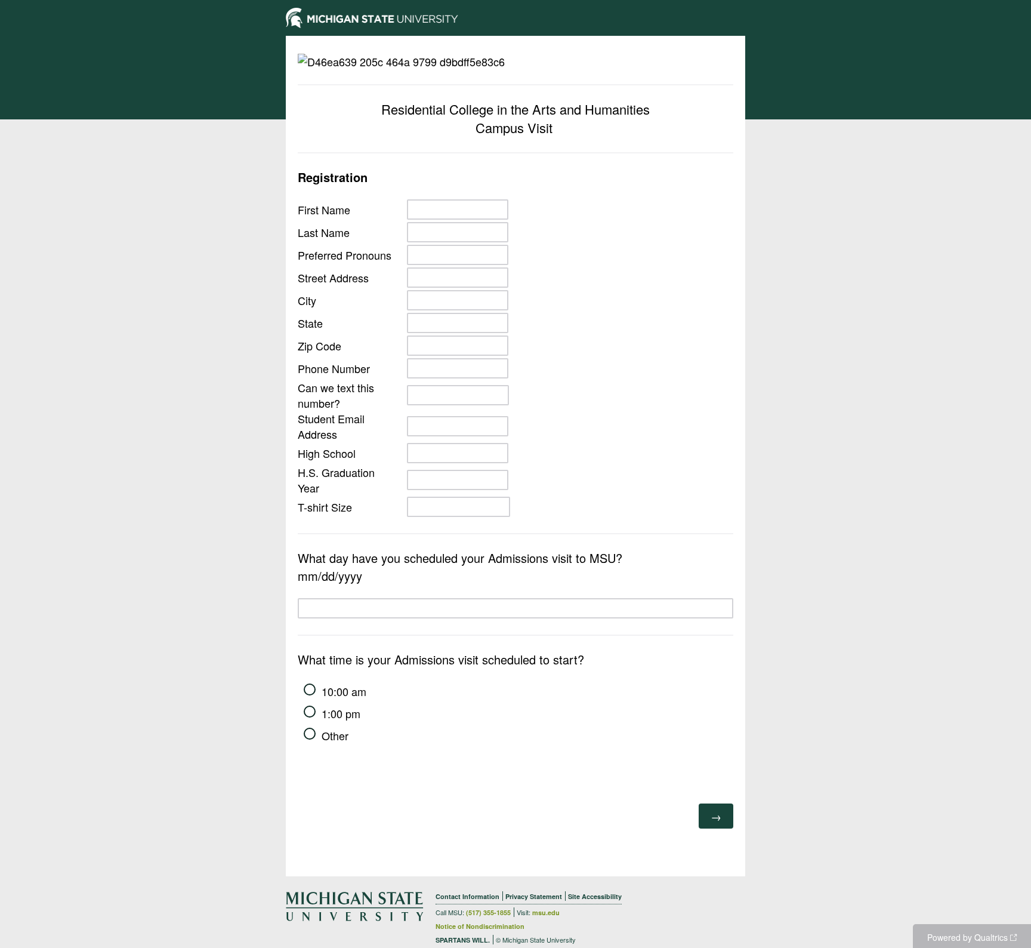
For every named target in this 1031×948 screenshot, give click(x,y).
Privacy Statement (533, 896)
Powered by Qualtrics (967, 937)
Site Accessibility (595, 896)
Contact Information (467, 896)
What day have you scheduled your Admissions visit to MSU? (460, 566)
